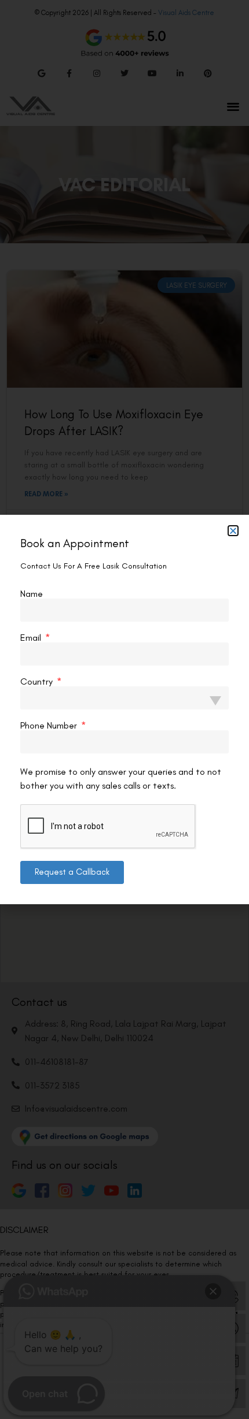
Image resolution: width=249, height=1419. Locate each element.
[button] (233, 530)
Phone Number (49, 725)
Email (31, 637)
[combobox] (124, 698)
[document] (124, 709)
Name (31, 594)
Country (37, 681)
